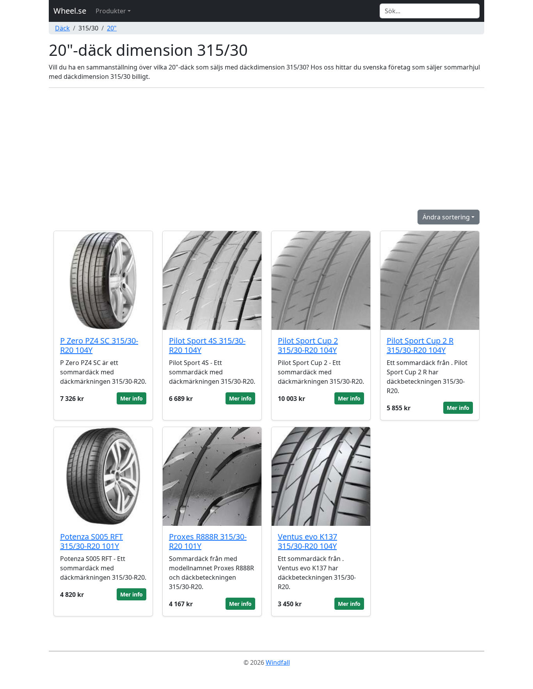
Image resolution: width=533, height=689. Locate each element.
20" (112, 28)
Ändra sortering (446, 217)
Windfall (278, 662)
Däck (62, 28)
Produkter (111, 11)
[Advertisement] (266, 148)
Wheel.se (69, 10)
